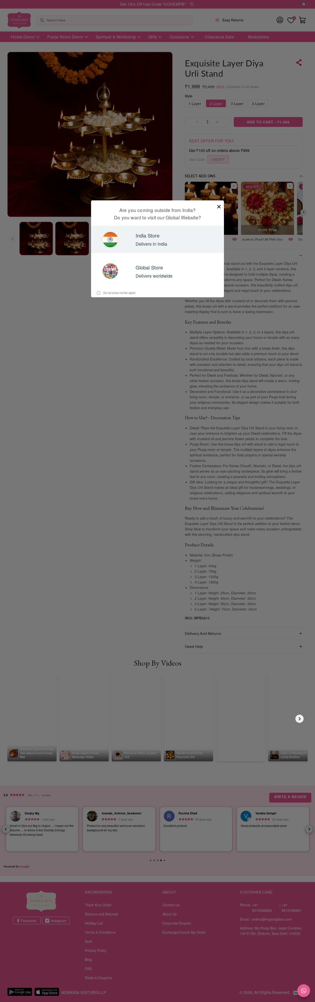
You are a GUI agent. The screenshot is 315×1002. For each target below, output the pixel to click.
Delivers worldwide (154, 275)
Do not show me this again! (119, 293)
